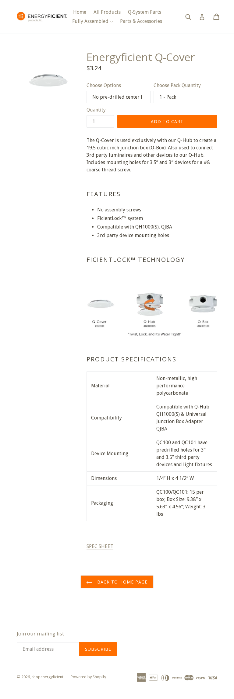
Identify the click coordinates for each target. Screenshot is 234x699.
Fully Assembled (94, 21)
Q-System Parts (144, 12)
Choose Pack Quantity (177, 85)
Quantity (96, 110)
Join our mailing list (40, 634)
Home (79, 12)
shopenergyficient (47, 677)
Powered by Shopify (88, 677)
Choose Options (104, 85)
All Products (107, 12)
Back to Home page (121, 582)
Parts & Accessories (141, 21)
